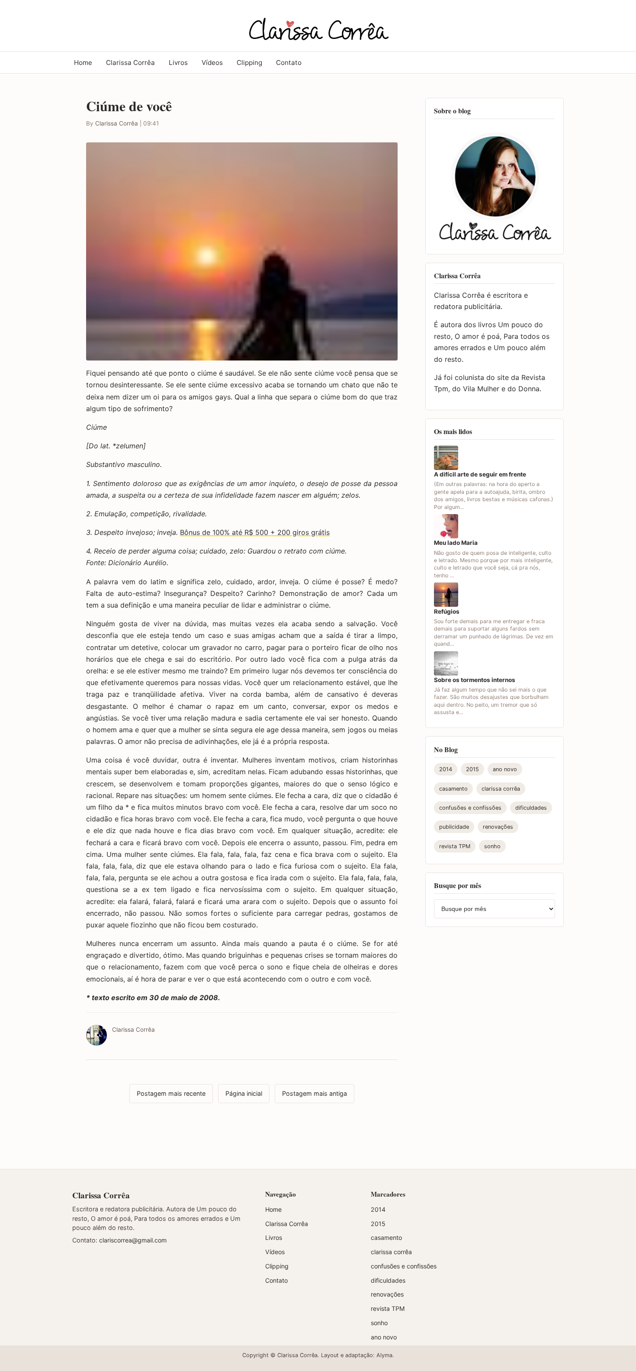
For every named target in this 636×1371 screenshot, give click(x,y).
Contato (289, 62)
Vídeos (212, 62)
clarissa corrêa (501, 788)
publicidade (454, 827)
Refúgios (446, 611)
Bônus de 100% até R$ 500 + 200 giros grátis (255, 532)
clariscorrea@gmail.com (133, 1240)
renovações (498, 827)
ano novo (505, 769)
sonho (492, 846)
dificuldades (531, 808)
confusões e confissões (470, 808)
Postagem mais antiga (314, 1093)
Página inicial (243, 1093)
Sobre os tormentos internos (474, 680)
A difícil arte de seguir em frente (480, 474)
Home (83, 62)
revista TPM (454, 846)
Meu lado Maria (456, 543)
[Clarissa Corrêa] (318, 24)
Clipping (249, 62)
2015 (472, 769)
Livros (178, 62)
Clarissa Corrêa (130, 62)
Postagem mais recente (171, 1093)
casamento (453, 788)
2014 (445, 769)
